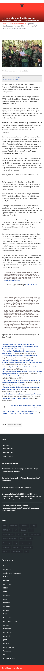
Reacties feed (8, 452)
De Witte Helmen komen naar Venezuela (16, 487)
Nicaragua (7, 632)
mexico (6, 625)
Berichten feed (8, 449)
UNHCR (6, 551)
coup (33, 526)
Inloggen (6, 445)
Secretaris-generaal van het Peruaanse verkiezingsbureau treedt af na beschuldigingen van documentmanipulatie (20, 508)
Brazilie (6, 580)
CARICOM (7, 584)
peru (5, 640)
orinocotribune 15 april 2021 (10, 79)
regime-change (26, 543)
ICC (31, 530)
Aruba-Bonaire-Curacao (12, 573)
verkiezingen (17, 551)
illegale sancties (8, 534)
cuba (5, 599)
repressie (6, 547)
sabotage (16, 547)
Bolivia (6, 577)
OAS (29, 538)
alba (4, 526)
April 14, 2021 (31, 285)
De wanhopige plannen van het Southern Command (20, 355)
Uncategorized (8, 647)
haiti (5, 614)
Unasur (6, 643)
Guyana (6, 610)
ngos (21, 538)
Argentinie (7, 569)
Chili (5, 592)
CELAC (5, 588)
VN (26, 551)
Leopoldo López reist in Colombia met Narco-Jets (19, 376)
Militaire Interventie (14, 424)
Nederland (7, 629)
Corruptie (24, 526)
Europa (23, 530)
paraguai (6, 636)
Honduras (7, 617)
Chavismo (13, 526)
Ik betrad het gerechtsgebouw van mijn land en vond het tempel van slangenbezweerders (20, 412)
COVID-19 (6, 530)
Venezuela (13, 71)
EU (16, 530)
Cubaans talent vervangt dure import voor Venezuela (25, 406)
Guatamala (7, 606)
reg (16, 543)
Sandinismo (27, 547)
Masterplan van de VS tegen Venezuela (15, 398)
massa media (35, 534)
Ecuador (6, 603)
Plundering (6, 543)
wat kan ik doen (9, 658)
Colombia (6, 71)
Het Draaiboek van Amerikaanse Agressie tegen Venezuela (22, 394)
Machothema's (17, 668)
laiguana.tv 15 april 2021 (13, 78)
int (18, 534)
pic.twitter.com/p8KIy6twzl (12, 280)
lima (25, 534)
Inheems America (10, 621)
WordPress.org (9, 456)
